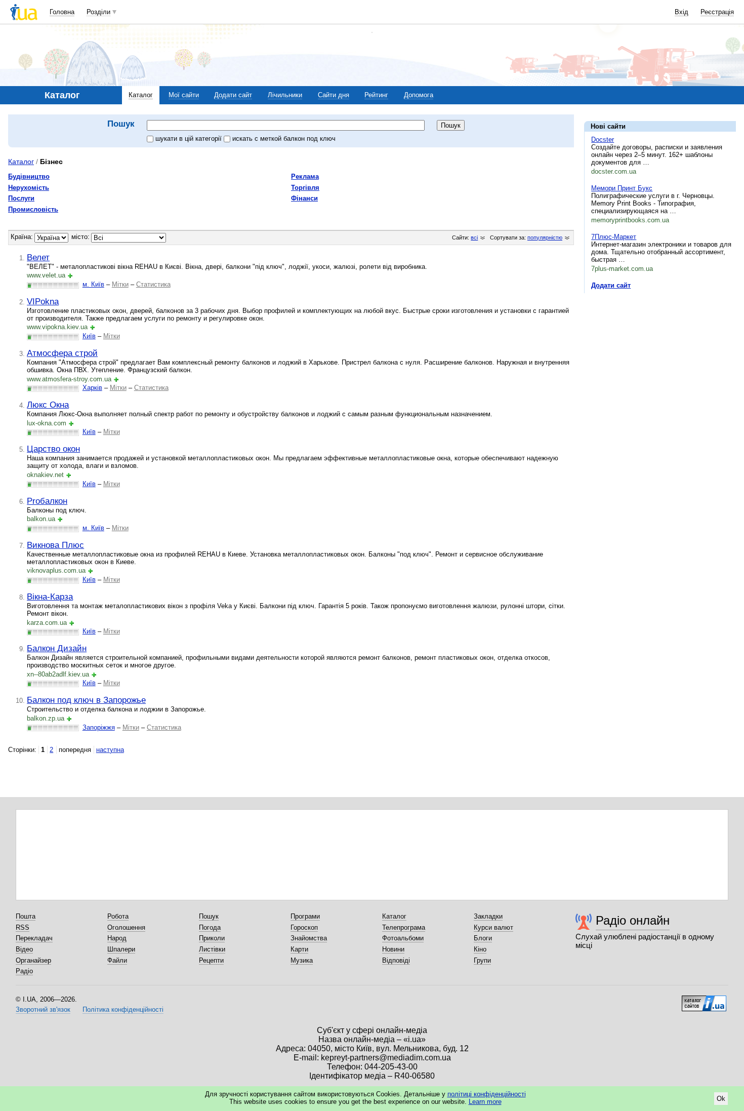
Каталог (141, 95)
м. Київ (93, 284)
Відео (24, 949)
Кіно (480, 949)
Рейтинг (376, 95)
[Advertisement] (660, 363)
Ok (721, 1098)
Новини (393, 949)
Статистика (153, 284)
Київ (89, 336)
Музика (302, 960)
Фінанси (304, 198)
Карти (299, 949)
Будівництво (29, 176)
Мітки (120, 284)
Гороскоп (304, 927)
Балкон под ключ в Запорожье (86, 700)
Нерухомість (28, 187)
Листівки (212, 949)
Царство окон (53, 449)
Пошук (209, 916)
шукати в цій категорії (189, 138)
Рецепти (211, 960)
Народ (117, 938)
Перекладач (34, 938)
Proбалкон (47, 501)
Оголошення (126, 927)
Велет (38, 257)
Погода (210, 927)
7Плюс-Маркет (613, 237)
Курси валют (493, 927)
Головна (62, 12)
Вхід (681, 12)
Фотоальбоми (403, 938)
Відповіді (396, 960)
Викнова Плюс (55, 545)
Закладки (488, 916)
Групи (482, 960)
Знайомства (309, 938)
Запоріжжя (98, 727)
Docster (602, 139)
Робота (118, 916)
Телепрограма (403, 927)
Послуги (21, 198)
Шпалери (121, 949)
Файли (117, 960)
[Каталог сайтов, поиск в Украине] (704, 1000)
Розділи (98, 12)
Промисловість (33, 209)
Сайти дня (333, 95)
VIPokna (43, 301)
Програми (305, 916)
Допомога (418, 95)
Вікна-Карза (50, 596)
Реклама (305, 176)
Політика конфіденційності (122, 1009)
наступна (110, 749)
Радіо (24, 971)
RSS (22, 927)
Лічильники (285, 95)
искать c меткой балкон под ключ (284, 138)
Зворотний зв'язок (43, 1009)
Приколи (212, 938)
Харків (92, 387)
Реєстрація (717, 12)
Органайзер (33, 960)
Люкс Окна (48, 405)
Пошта (25, 916)
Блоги (483, 938)
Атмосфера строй (62, 353)
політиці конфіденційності (486, 1094)
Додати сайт (233, 95)
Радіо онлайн (633, 920)
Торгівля (305, 187)
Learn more (485, 1101)
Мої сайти (184, 95)
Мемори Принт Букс (621, 188)
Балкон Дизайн (57, 648)
